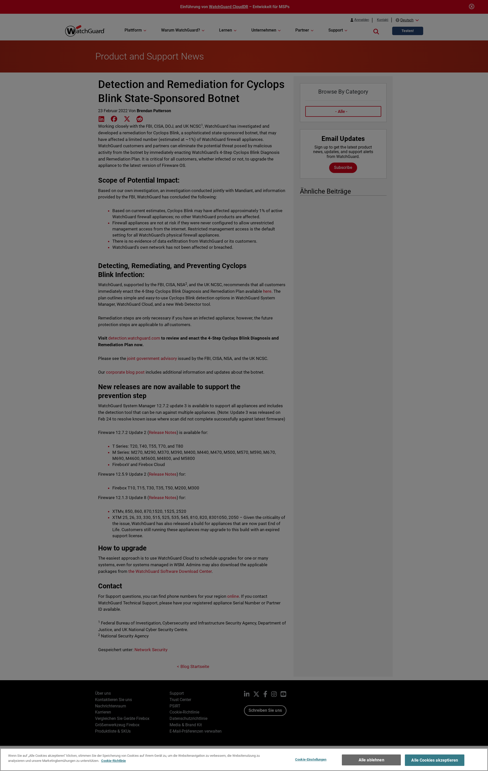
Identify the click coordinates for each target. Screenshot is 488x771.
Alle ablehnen (371, 760)
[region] (244, 759)
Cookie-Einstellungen (311, 759)
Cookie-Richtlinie (113, 760)
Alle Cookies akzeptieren (434, 760)
